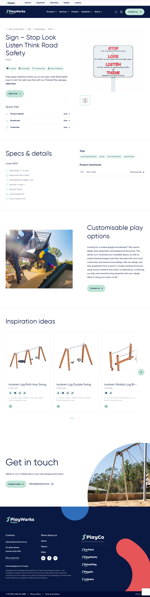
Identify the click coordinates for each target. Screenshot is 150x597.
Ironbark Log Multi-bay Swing (27, 384)
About (97, 12)
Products (50, 12)
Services (63, 12)
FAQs (43, 552)
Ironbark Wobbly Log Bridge (122, 384)
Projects (75, 12)
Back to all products (16, 29)
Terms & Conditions (52, 594)
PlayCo (44, 547)
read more (11, 84)
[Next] (141, 372)
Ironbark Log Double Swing (73, 384)
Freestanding (40, 29)
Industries (85, 12)
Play (29, 29)
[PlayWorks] (22, 12)
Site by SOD (139, 594)
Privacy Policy (35, 594)
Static (50, 29)
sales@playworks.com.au (16, 542)
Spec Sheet (91, 172)
